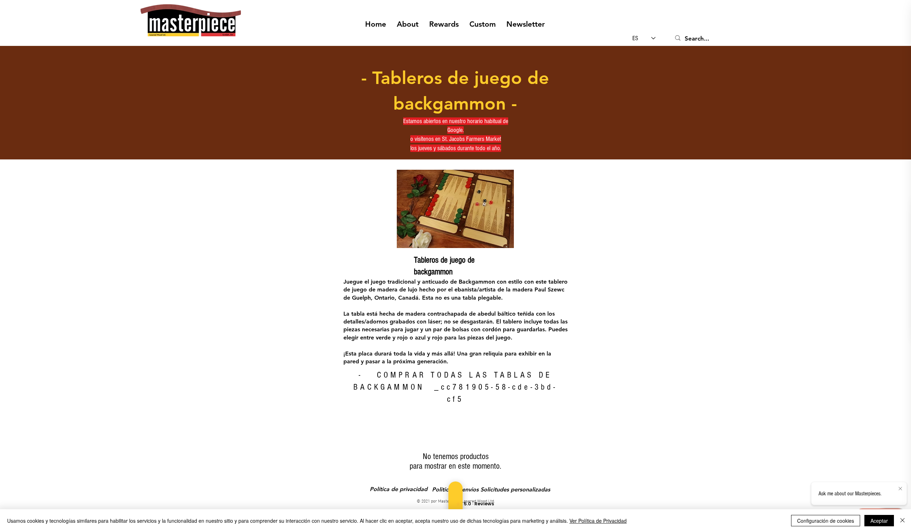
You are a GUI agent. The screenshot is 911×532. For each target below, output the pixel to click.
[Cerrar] (902, 520)
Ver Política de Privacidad (598, 520)
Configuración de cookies (825, 520)
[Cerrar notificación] (900, 489)
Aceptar (879, 520)
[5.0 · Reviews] (455, 503)
